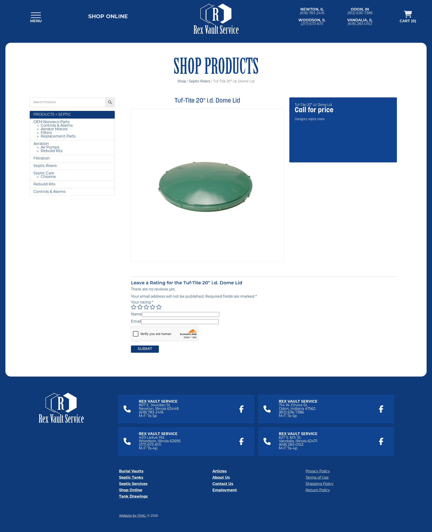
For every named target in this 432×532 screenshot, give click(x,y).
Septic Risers (199, 81)
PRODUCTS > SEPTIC (52, 115)
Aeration (41, 144)
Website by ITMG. (132, 516)
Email (136, 321)
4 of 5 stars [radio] (152, 307)
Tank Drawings (133, 496)
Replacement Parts (58, 136)
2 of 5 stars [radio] (140, 307)
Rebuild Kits (52, 151)
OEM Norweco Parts (52, 122)
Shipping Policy (319, 484)
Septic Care (44, 173)
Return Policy (318, 490)
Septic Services (133, 484)
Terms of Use (317, 478)
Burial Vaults (131, 471)
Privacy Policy (318, 471)
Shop (182, 81)
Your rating (142, 302)
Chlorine (48, 177)
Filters (46, 133)
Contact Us (222, 484)
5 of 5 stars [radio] (159, 307)
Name (136, 314)
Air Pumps (50, 147)
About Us (221, 478)
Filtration (42, 158)
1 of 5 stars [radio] (133, 307)
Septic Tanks (131, 478)
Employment (224, 490)
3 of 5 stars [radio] (146, 307)
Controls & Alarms (57, 126)
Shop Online (108, 17)
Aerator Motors (54, 129)
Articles (219, 471)
